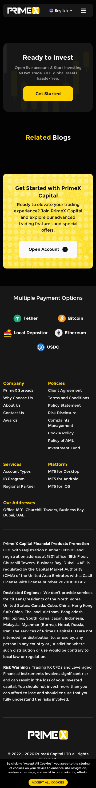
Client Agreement (65, 390)
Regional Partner (19, 486)
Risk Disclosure (62, 412)
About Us (12, 405)
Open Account (44, 249)
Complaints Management (60, 423)
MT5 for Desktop (63, 471)
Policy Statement (64, 405)
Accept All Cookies (48, 782)
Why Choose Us (18, 397)
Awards (10, 420)
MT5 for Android (63, 478)
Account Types (17, 471)
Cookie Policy (61, 433)
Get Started (48, 93)
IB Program (14, 478)
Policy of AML (61, 440)
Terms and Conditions (68, 397)
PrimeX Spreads (18, 390)
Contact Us (13, 412)
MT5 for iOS (59, 486)
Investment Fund (64, 448)
